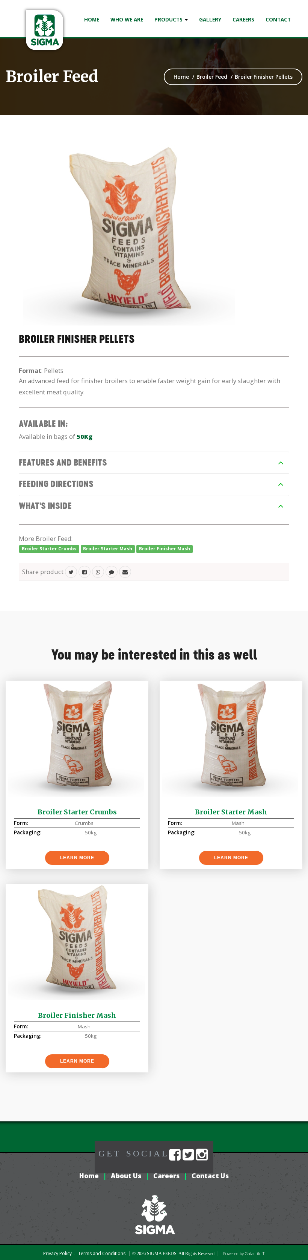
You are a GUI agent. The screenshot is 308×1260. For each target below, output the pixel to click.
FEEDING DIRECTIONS (56, 484)
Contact (278, 19)
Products (169, 19)
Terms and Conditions (101, 1253)
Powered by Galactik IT (243, 1253)
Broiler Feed (52, 76)
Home (91, 19)
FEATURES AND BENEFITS (63, 462)
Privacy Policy (57, 1253)
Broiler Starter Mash (107, 548)
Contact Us (210, 1175)
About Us (126, 1175)
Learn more (77, 857)
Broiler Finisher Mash (164, 548)
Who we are (126, 19)
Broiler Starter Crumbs (49, 548)
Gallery (210, 19)
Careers (243, 19)
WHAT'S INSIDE (45, 506)
